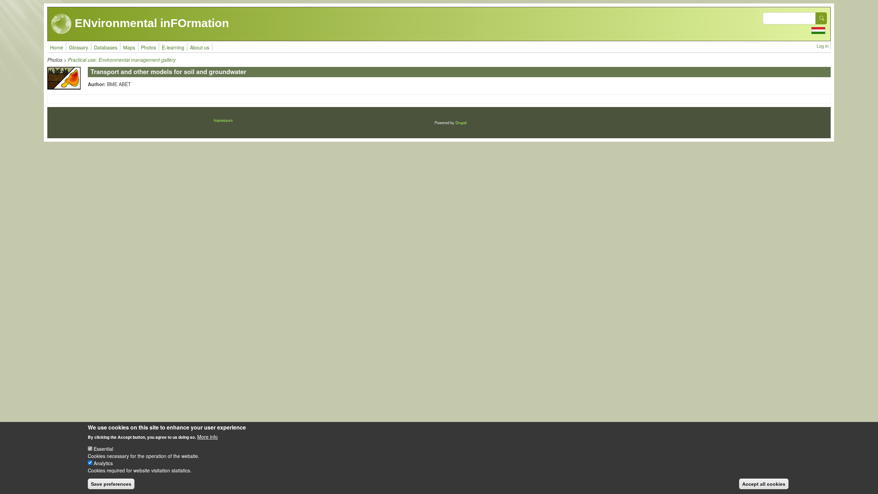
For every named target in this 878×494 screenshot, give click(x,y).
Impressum (223, 120)
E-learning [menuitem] (173, 47)
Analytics (103, 462)
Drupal (460, 122)
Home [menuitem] (56, 47)
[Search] (821, 18)
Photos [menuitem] (148, 47)
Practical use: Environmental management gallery (122, 59)
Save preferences (111, 483)
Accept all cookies (763, 483)
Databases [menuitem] (105, 47)
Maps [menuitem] (129, 47)
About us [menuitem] (199, 47)
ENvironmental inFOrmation (150, 23)
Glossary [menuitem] (78, 47)
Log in (823, 46)
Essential (103, 448)
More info (207, 436)
